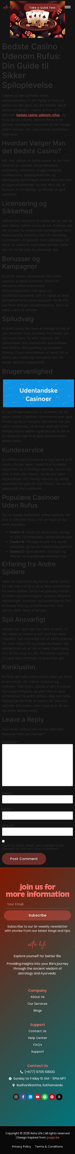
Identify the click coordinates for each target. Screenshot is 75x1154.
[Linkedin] (30, 1097)
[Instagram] (16, 1097)
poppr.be (53, 1138)
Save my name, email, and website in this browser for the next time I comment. (33, 847)
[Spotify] (45, 1097)
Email (7, 809)
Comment (10, 742)
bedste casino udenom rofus (38, 115)
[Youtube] (37, 1097)
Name (7, 793)
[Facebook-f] (23, 1097)
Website (8, 825)
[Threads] (59, 1097)
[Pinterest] (52, 1097)
